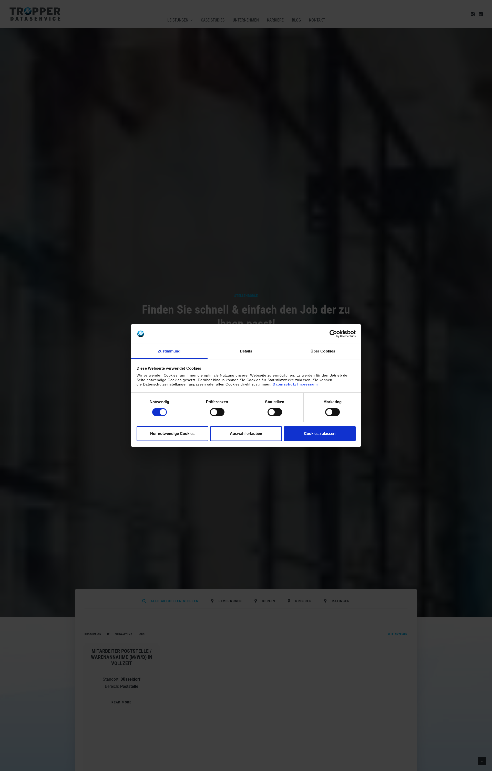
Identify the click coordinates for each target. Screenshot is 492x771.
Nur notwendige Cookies (172, 433)
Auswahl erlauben (246, 433)
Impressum (307, 384)
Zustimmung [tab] (169, 351)
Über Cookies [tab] (323, 351)
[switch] (217, 412)
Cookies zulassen (319, 433)
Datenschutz (284, 384)
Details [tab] (246, 351)
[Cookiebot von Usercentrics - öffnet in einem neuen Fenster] (333, 334)
